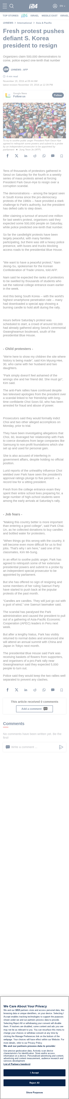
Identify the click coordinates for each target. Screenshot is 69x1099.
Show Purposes (34, 1092)
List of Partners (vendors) (17, 1064)
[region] (34, 1047)
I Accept (34, 1072)
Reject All (34, 1083)
